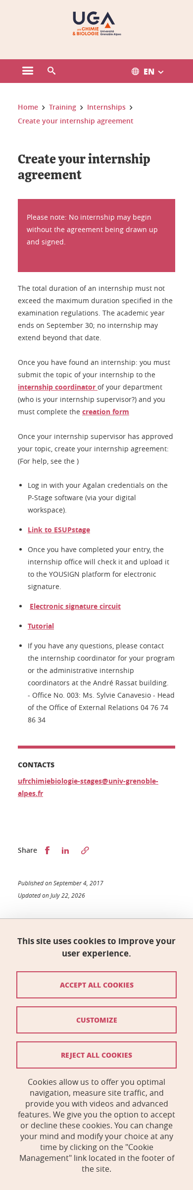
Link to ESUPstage (59, 529)
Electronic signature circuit (75, 606)
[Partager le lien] (85, 850)
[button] (51, 71)
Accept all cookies (97, 985)
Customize (96, 1020)
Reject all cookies (96, 1055)
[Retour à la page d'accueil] (97, 24)
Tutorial (41, 626)
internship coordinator (57, 387)
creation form (105, 411)
